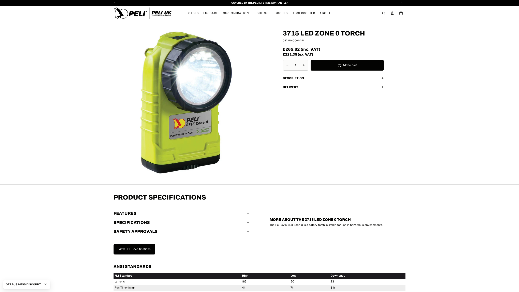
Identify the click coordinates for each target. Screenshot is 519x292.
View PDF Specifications (134, 249)
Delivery (290, 87)
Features (125, 213)
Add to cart (349, 65)
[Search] (383, 13)
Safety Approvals (136, 231)
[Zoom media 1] (186, 102)
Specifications (132, 222)
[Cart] (401, 13)
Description (293, 78)
